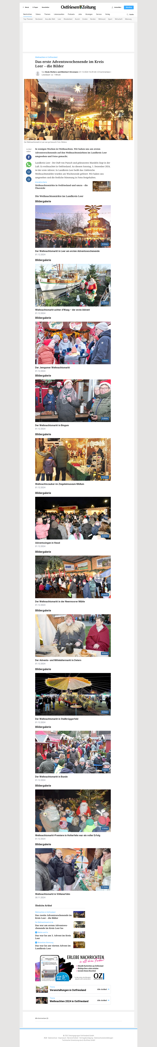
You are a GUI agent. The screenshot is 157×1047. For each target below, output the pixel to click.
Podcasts (71, 14)
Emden (85, 19)
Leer (59, 19)
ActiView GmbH (89, 1040)
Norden (93, 19)
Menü (27, 7)
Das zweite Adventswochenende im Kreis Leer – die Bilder (53, 916)
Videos (38, 14)
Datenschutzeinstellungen (103, 1038)
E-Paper (35, 7)
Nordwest (39, 19)
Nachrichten (27, 14)
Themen (47, 14)
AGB (45, 1038)
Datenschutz (52, 1038)
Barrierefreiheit (72, 1038)
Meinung (128, 19)
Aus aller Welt (50, 19)
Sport (110, 19)
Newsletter (45, 7)
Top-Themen (28, 19)
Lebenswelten (59, 14)
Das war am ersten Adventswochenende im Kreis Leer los (51, 927)
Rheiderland (68, 19)
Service (99, 14)
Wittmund (101, 19)
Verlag (107, 14)
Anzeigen (89, 14)
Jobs (80, 14)
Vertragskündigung (86, 1038)
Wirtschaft (118, 19)
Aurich (77, 19)
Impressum (62, 1038)
